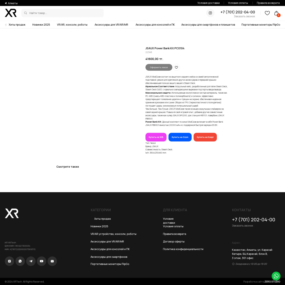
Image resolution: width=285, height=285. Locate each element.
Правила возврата (268, 3)
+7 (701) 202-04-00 (237, 12)
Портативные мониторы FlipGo (261, 24)
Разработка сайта (261, 281)
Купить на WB (156, 137)
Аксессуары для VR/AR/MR (111, 24)
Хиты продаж (17, 24)
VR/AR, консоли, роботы (72, 24)
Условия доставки (208, 3)
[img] (25, 13)
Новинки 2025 (41, 24)
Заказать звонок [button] (244, 16)
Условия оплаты (238, 3)
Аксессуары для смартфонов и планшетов (208, 24)
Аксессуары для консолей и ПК (155, 24)
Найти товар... (38, 13)
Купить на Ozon (180, 137)
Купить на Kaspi (205, 137)
